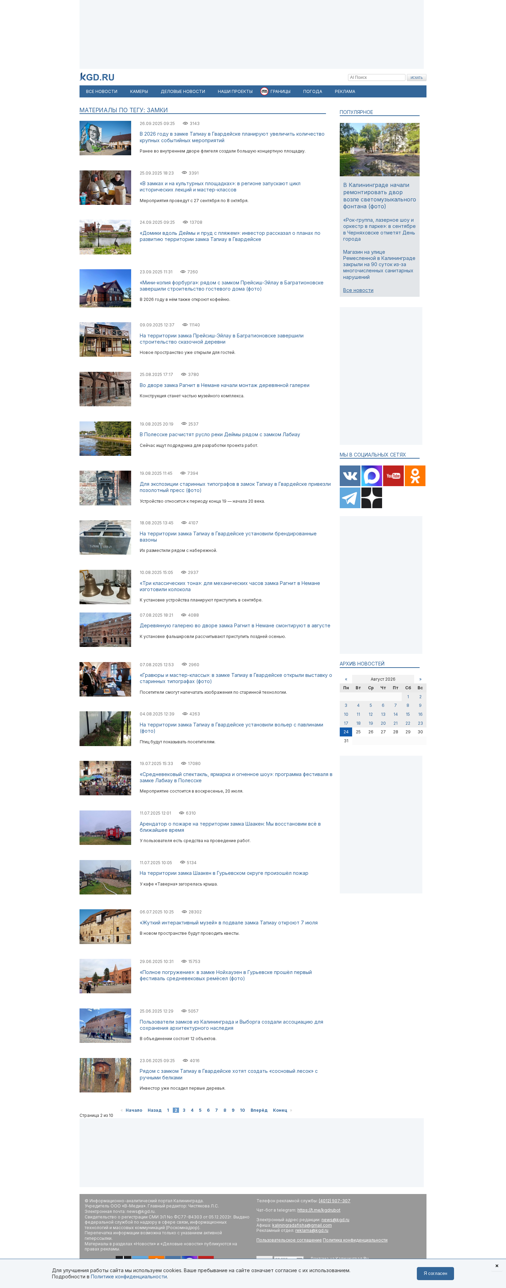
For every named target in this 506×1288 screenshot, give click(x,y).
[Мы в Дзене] (371, 506)
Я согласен (435, 1273)
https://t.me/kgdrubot (318, 1210)
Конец (280, 1110)
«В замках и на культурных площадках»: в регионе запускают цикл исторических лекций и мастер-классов (220, 186)
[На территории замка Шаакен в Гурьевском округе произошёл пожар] (105, 893)
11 (358, 714)
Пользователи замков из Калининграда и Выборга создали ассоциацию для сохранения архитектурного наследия (231, 1025)
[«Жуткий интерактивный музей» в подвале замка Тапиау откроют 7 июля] (105, 942)
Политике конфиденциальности (129, 1276)
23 (420, 723)
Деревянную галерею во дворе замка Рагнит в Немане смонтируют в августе (235, 625)
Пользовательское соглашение (289, 1240)
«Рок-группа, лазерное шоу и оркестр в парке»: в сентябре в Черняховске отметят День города (379, 229)
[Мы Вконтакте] (350, 484)
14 (395, 714)
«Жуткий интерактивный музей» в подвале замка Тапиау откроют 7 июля (229, 922)
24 (346, 731)
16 (420, 714)
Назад (154, 1110)
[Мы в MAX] (372, 484)
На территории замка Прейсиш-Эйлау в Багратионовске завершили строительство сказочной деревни (222, 339)
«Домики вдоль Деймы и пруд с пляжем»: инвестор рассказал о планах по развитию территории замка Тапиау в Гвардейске (230, 236)
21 (395, 723)
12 (371, 714)
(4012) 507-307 (334, 1200)
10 (242, 1110)
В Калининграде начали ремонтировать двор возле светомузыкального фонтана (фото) (379, 195)
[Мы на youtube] (394, 484)
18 (358, 723)
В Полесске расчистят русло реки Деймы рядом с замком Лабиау (220, 434)
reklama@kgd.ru (311, 1230)
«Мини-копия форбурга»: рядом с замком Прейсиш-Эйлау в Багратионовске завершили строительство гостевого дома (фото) (232, 286)
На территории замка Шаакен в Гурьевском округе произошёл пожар (224, 873)
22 (407, 723)
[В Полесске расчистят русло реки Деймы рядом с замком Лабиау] (105, 454)
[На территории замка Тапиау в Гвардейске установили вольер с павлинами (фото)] (105, 744)
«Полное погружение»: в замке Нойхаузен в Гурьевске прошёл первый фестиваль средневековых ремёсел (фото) (226, 975)
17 (346, 723)
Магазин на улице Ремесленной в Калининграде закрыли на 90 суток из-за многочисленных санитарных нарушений (379, 264)
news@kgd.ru (335, 1219)
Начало (134, 1110)
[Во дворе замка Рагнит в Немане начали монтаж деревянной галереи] (105, 404)
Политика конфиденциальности (355, 1240)
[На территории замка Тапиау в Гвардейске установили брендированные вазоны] (105, 553)
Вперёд (259, 1110)
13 (383, 714)
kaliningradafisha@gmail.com (302, 1225)
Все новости (358, 290)
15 (408, 714)
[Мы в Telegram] (350, 506)
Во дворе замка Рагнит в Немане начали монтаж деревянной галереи (224, 385)
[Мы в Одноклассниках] (415, 484)
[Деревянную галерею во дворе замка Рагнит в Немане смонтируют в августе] (105, 645)
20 (383, 723)
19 (371, 723)
